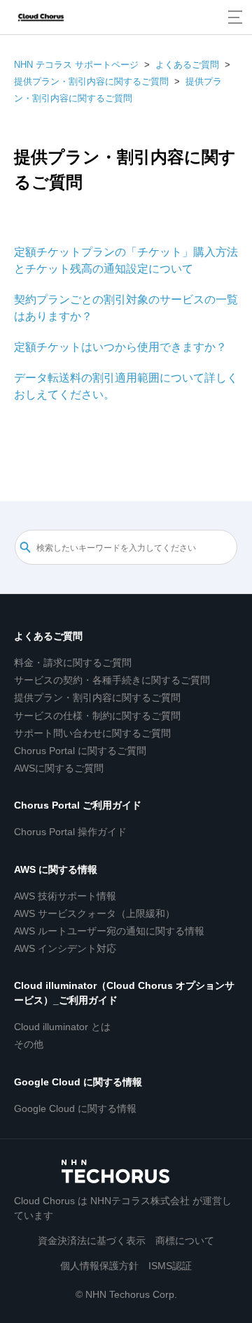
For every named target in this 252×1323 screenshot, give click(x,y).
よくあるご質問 (187, 64)
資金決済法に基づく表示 (92, 1240)
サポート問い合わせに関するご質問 (92, 733)
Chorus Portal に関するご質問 (80, 750)
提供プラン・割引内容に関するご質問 (91, 81)
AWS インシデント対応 (65, 948)
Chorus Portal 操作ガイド (70, 831)
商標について (184, 1240)
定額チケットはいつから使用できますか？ (120, 347)
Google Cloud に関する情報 (78, 1081)
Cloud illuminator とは (62, 1026)
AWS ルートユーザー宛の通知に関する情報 (109, 931)
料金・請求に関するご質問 (73, 662)
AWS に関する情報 (55, 869)
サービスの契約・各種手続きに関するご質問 (112, 680)
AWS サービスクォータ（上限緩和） (94, 913)
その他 (28, 1044)
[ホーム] (41, 17)
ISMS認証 (170, 1265)
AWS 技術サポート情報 (65, 896)
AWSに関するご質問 (59, 768)
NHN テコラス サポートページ (76, 64)
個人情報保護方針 (99, 1265)
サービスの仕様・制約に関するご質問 (97, 715)
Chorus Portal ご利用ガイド (77, 805)
